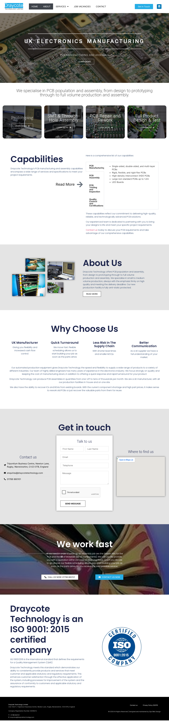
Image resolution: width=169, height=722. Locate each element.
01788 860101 (15, 715)
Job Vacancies (82, 6)
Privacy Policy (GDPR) (149, 699)
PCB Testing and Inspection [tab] (94, 188)
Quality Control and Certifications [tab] (96, 202)
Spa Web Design (155, 711)
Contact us (91, 230)
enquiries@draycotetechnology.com (22, 717)
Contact (101, 6)
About (46, 6)
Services (61, 6)
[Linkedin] (159, 6)
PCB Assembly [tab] (94, 176)
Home (35, 6)
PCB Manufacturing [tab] (96, 166)
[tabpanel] (131, 174)
